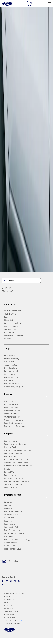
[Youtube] (11, 581)
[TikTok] (3, 584)
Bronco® (6, 287)
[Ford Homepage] (9, 631)
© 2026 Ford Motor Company (14, 593)
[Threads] (19, 581)
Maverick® (8, 291)
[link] (7, 597)
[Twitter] (7, 581)
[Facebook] (3, 581)
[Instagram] (15, 581)
